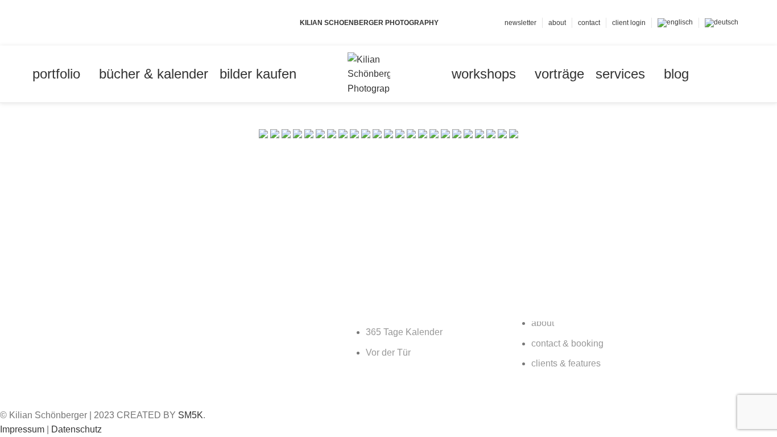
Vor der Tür (388, 352)
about (542, 323)
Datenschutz (76, 429)
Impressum (22, 429)
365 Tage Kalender (404, 332)
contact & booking (567, 343)
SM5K (190, 415)
